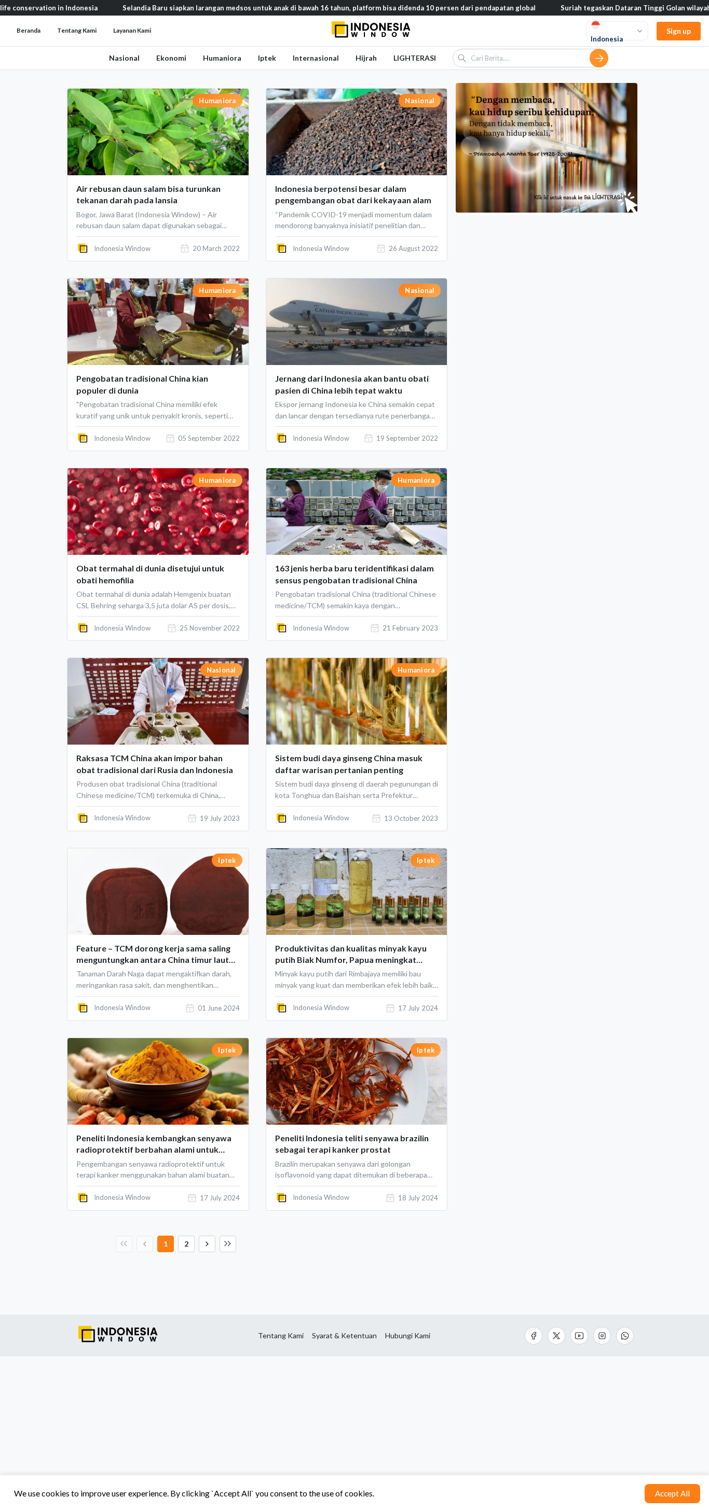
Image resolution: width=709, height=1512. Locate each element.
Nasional (124, 57)
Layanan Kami (132, 30)
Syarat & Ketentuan (344, 1335)
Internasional (316, 57)
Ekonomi (171, 57)
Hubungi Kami (407, 1335)
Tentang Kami (281, 1335)
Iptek (267, 57)
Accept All (672, 1493)
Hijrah (366, 57)
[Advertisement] (354, 1434)
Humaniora (222, 57)
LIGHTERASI (414, 57)
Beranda (28, 30)
